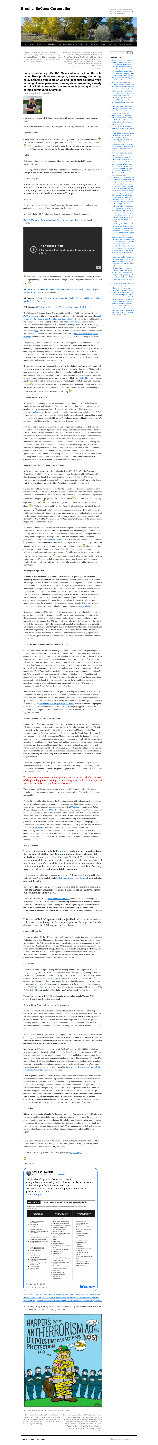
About (32, 44)
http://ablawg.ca (76, 1152)
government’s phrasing (32, 412)
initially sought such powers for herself (72, 877)
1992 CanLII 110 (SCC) (51, 978)
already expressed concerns (57, 539)
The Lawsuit (41, 44)
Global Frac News (54, 44)
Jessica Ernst (47, 93)
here (36, 330)
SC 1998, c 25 (51, 809)
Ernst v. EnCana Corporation (46, 8)
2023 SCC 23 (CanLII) (32, 987)
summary (64, 851)
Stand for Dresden (125, 44)
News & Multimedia (70, 44)
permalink (65, 1410)
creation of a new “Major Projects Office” (56, 703)
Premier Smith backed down (58, 898)
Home (26, 44)
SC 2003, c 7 (75, 806)
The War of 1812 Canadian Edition (122, 153)
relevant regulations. (84, 606)
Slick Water (113, 44)
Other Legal (84, 44)
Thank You (94, 44)
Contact (103, 44)
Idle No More (84, 377)
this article (39, 827)
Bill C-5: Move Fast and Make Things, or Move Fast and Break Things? (52, 289)
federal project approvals (67, 318)
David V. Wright (91, 289)
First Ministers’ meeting (71, 321)
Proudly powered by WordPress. (121, 1439)
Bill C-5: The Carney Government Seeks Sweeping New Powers (48, 220)
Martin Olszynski (30, 292)
